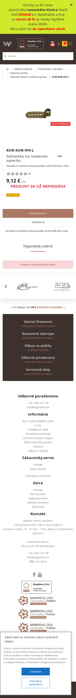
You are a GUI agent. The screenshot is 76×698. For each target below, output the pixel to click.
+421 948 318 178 (38, 403)
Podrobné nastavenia (36, 682)
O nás (38, 425)
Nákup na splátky (38, 450)
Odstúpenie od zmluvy (38, 476)
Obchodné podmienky (38, 433)
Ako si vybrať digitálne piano (38, 421)
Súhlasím (35, 671)
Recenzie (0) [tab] (38, 222)
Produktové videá (38, 429)
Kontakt (38, 464)
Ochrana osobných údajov (38, 438)
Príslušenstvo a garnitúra (50, 69)
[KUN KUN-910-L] (38, 113)
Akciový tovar (38, 494)
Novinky (38, 489)
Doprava (38, 446)
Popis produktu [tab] (38, 213)
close (71, 5)
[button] (6, 286)
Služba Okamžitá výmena (38, 442)
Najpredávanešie (38, 498)
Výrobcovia (38, 506)
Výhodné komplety (38, 502)
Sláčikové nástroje (23, 69)
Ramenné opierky (19, 73)
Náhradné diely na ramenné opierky (28, 77)
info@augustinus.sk (38, 407)
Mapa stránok (38, 469)
